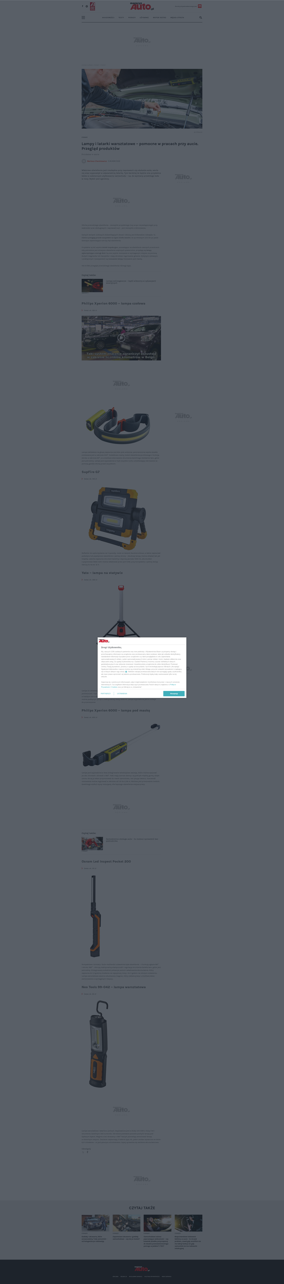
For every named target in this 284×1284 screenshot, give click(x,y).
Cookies (114, 687)
